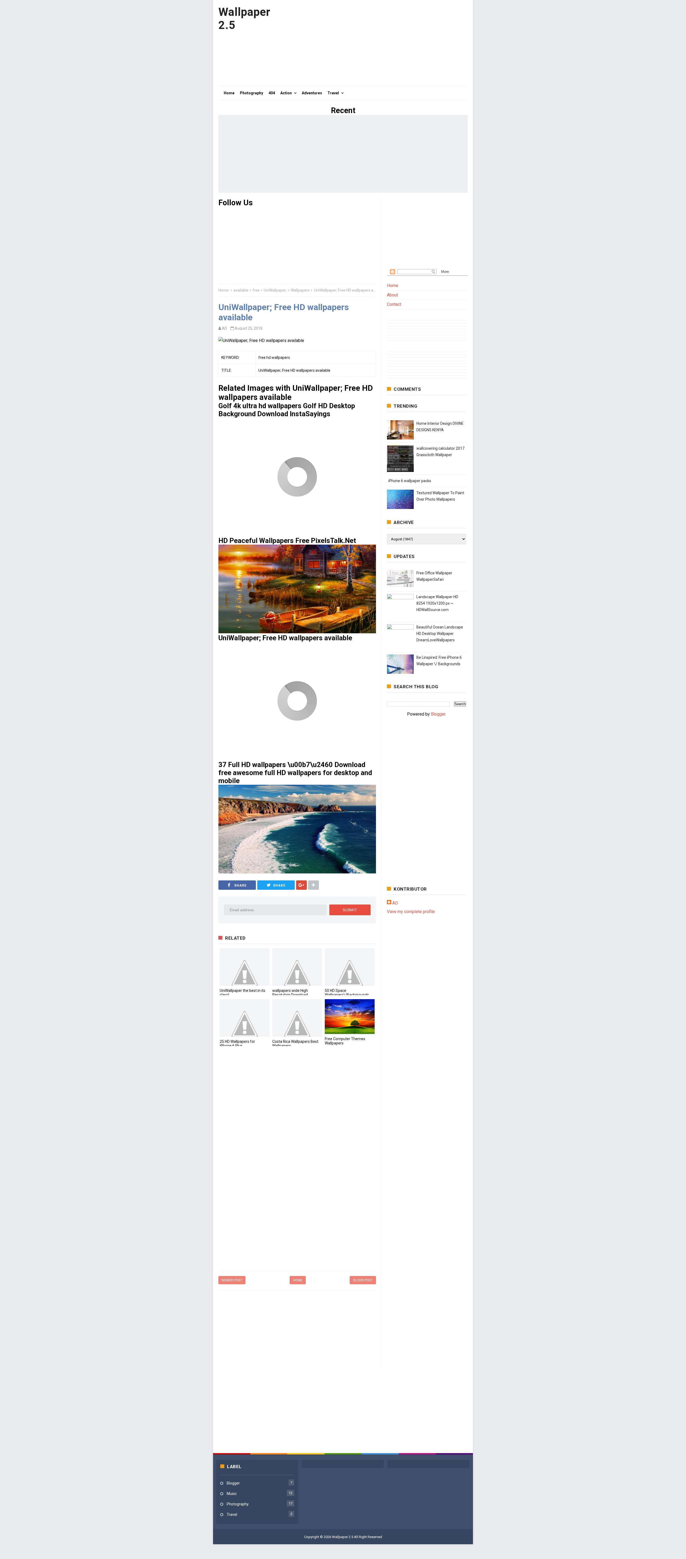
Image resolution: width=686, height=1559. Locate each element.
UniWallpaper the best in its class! (242, 992)
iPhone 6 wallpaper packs (409, 481)
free (256, 290)
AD (395, 903)
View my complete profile (411, 911)
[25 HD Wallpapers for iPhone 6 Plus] (245, 1018)
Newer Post (232, 1280)
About (392, 294)
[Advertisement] (370, 42)
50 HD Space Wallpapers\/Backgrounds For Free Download (347, 994)
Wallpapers (300, 290)
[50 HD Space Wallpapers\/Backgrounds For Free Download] (350, 967)
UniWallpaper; (275, 290)
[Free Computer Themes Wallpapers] (350, 1016)
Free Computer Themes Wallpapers (345, 1041)
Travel (232, 1514)
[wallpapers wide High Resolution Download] (297, 967)
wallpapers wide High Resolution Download (290, 992)
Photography (238, 1504)
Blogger (438, 714)
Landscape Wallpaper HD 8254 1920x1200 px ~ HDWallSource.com (437, 603)
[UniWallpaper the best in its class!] (245, 967)
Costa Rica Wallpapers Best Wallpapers (295, 1043)
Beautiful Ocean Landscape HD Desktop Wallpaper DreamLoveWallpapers (439, 633)
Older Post (363, 1280)
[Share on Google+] (301, 885)
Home (223, 290)
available (240, 290)
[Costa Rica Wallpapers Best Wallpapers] (297, 1018)
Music (232, 1493)
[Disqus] (297, 1124)
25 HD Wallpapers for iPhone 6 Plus (237, 1043)
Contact (394, 304)
